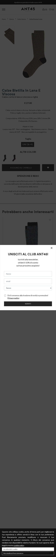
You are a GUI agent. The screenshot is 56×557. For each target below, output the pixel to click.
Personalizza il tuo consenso (13, 553)
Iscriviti (28, 304)
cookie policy (19, 545)
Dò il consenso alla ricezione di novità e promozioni (28, 296)
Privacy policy (13, 298)
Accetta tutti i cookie (10, 549)
